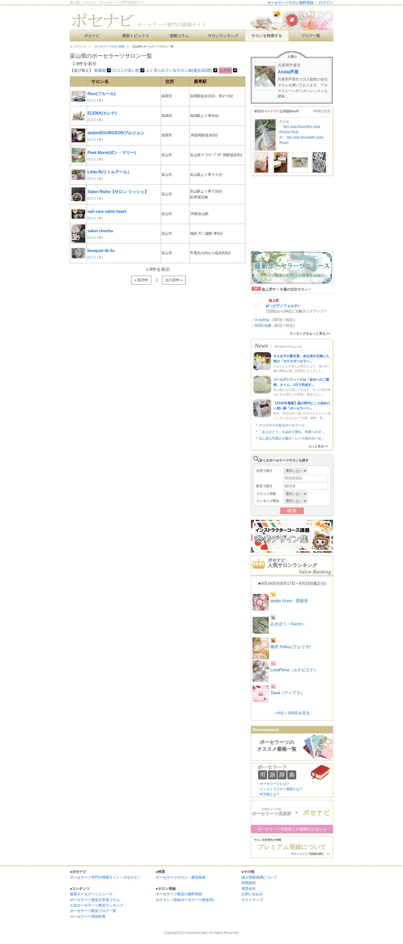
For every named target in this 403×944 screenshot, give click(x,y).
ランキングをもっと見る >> (310, 333)
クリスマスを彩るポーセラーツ (282, 425)
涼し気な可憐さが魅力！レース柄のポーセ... (291, 438)
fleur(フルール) (101, 93)
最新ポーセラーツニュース (91, 894)
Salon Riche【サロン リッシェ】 (118, 191)
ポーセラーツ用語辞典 (88, 916)
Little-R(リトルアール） (109, 172)
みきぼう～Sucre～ (288, 623)
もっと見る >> (318, 446)
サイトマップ (252, 900)
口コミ (92, 100)
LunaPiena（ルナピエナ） (294, 669)
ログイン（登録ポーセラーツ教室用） (186, 900)
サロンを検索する (266, 36)
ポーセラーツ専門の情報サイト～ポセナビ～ (105, 877)
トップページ (78, 46)
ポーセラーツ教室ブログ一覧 (93, 911)
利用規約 (249, 883)
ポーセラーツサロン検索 (109, 46)
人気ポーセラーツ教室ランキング (96, 905)
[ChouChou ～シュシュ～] (300, 172)
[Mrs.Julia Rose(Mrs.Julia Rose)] (265, 149)
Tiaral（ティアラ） (287, 692)
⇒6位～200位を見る (292, 713)
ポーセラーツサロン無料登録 (290, 3)
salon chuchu (100, 230)
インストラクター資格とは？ (281, 789)
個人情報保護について (259, 877)
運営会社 (249, 888)
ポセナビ (92, 36)
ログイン (326, 3)
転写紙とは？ (270, 794)
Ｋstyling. (262, 320)
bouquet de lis (101, 250)
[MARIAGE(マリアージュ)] (261, 172)
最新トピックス (135, 36)
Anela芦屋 (288, 72)
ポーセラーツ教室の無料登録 (179, 894)
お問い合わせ (252, 894)
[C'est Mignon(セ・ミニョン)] (319, 172)
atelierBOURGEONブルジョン (115, 132)
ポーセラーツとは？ (275, 784)
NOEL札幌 (263, 325)
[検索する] (292, 513)
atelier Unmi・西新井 (289, 600)
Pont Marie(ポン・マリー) (111, 152)
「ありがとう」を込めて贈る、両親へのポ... (291, 432)
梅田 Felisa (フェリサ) (290, 646)
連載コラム (179, 36)
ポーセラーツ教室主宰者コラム (95, 900)
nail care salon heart (106, 211)
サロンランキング (223, 36)
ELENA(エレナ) (102, 113)
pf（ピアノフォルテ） (283, 306)
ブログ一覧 (310, 36)
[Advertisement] (134, 301)
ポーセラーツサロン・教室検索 (181, 877)
